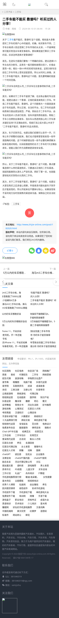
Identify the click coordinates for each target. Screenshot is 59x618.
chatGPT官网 (40, 458)
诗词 (4, 389)
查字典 (5, 382)
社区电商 (19, 370)
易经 (13, 374)
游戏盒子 (6, 499)
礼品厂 (18, 473)
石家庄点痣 (7, 442)
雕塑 (28, 401)
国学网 (33, 397)
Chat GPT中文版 (10, 431)
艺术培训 (19, 503)
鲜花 (28, 514)
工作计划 (6, 473)
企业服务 (40, 454)
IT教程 (41, 473)
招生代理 (6, 378)
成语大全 (44, 499)
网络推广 (47, 370)
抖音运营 (6, 401)
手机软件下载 (8, 492)
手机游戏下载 (25, 492)
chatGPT (6, 454)
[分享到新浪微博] (53, 251)
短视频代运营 (8, 423)
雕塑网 (5, 507)
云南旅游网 (7, 393)
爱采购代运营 (8, 439)
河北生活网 (33, 404)
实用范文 (34, 435)
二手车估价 (20, 435)
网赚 (32, 495)
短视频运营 (7, 397)
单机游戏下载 (40, 420)
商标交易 (25, 420)
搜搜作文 (38, 446)
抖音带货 (40, 389)
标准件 (5, 514)
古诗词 (22, 439)
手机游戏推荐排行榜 (11, 477)
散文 (45, 401)
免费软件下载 (8, 495)
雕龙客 (18, 401)
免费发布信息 (8, 427)
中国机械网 (7, 511)
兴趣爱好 (25, 416)
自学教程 (6, 404)
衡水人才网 (35, 439)
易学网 (5, 385)
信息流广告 (33, 370)
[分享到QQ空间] (46, 251)
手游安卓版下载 (9, 416)
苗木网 (43, 503)
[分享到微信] (32, 251)
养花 (19, 442)
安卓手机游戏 (38, 488)
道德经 (43, 511)
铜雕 (21, 450)
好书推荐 (47, 404)
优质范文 (39, 431)
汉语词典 (40, 507)
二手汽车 (8, 11)
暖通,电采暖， (32, 477)
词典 (30, 450)
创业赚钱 (34, 484)
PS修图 (18, 469)
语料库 (20, 465)
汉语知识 (19, 412)
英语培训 (6, 503)
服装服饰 (23, 427)
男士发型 (44, 465)
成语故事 (40, 385)
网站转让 (17, 514)
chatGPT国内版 (22, 458)
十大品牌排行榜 (9, 420)
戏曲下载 (27, 382)
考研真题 (6, 412)
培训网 (22, 495)
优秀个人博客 (8, 484)
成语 (30, 385)
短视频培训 (33, 480)
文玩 (38, 461)
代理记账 (34, 393)
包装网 (22, 484)
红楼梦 (33, 511)
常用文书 (19, 404)
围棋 (38, 450)
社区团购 (6, 370)
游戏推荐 (32, 465)
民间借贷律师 (8, 488)
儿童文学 (30, 469)
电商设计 (47, 423)
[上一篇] (3, 282)
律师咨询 (36, 427)
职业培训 (19, 499)
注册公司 (27, 389)
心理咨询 (32, 412)
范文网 (35, 423)
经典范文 (26, 431)
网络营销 (47, 374)
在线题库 (21, 397)
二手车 (18, 11)
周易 (4, 374)
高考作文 (6, 469)
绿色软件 (23, 488)
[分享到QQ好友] (39, 251)
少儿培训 (32, 503)
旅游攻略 (19, 378)
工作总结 (6, 435)
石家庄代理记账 (9, 446)
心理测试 (19, 408)
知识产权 (44, 397)
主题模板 (19, 480)
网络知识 (38, 416)
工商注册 (15, 389)
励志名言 (6, 461)
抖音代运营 (41, 382)
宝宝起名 (23, 423)
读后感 (18, 454)
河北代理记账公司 (23, 461)
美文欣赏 (21, 511)
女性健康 (47, 477)
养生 (45, 484)
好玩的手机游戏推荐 (22, 507)
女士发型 (25, 446)
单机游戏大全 (42, 492)
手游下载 (42, 495)
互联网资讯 (18, 385)
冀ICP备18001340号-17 (23, 558)
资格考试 (32, 499)
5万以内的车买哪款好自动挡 (18, 272)
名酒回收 (30, 442)
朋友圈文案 (7, 465)
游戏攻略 (6, 408)
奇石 (36, 401)
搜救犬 (48, 427)
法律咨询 (6, 458)
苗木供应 (6, 480)
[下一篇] (56, 282)
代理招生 (23, 374)
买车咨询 (43, 469)
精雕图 (16, 382)
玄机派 (28, 454)
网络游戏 (21, 393)
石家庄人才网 (34, 408)
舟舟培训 (30, 473)
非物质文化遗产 (35, 378)
